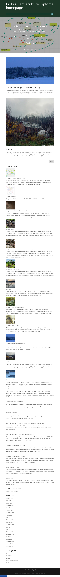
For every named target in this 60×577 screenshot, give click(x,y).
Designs (32, 29)
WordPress (42, 573)
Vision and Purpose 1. (11, 412)
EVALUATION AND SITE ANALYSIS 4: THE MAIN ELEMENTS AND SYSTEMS (25, 423)
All (6, 553)
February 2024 (9, 510)
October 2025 (9, 498)
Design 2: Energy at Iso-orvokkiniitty (23, 87)
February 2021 (9, 532)
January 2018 (9, 544)
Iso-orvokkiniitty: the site (12, 467)
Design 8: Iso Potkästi (11, 196)
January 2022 (9, 522)
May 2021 (8, 529)
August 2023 (9, 515)
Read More (30, 43)
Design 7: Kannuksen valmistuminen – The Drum (18, 211)
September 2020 (10, 534)
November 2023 (10, 512)
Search (51, 161)
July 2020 (8, 536)
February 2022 (9, 520)
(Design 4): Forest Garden (12, 389)
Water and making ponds (12, 380)
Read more (37, 184)
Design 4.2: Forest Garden (12, 269)
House (9, 149)
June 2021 (8, 527)
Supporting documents (12, 560)
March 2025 (9, 503)
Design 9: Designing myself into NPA (30, 26)
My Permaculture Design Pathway (14, 401)
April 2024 (8, 508)
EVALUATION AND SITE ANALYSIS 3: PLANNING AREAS (20, 434)
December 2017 (10, 546)
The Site (8, 563)
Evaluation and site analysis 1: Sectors (15, 456)
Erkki (22, 29)
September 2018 (10, 541)
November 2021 (10, 524)
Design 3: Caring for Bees (12, 325)
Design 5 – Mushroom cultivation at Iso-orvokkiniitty (19, 249)
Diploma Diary (9, 478)
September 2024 (10, 505)
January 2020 (9, 539)
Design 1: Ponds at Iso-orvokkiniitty (15, 307)
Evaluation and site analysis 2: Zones (15, 445)
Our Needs (8, 289)
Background (9, 555)
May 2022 (8, 517)
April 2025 (8, 500)
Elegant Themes (26, 573)
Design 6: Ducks (10, 229)
